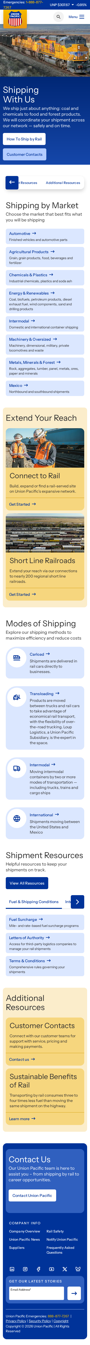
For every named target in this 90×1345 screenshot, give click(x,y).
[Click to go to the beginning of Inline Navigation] (12, 182)
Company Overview (24, 1231)
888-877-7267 (58, 1316)
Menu (73, 17)
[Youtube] (51, 1269)
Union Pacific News (24, 1239)
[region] (68, 4)
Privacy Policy (16, 1321)
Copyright (61, 1321)
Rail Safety (55, 1231)
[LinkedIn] (12, 1269)
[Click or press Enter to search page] (58, 17)
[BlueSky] (78, 1269)
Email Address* (21, 1289)
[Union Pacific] (15, 19)
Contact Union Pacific (32, 1195)
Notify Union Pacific (62, 1239)
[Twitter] (65, 1269)
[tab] (34, 902)
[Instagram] (25, 1269)
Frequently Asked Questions (61, 1250)
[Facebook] (38, 1269)
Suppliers (16, 1247)
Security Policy (40, 1321)
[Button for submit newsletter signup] (74, 1293)
